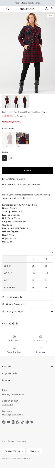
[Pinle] (17, 323)
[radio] (8, 140)
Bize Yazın (7, 411)
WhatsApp (7, 404)
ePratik (29, 458)
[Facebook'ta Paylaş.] (13, 323)
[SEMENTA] (27, 9)
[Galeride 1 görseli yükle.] (27, 53)
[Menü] (3, 9)
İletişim (11, 441)
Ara (3, 441)
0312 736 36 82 (10, 401)
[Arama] (9, 9)
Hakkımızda (21, 441)
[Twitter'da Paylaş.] (10, 323)
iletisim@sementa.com (12, 414)
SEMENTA (12, 458)
